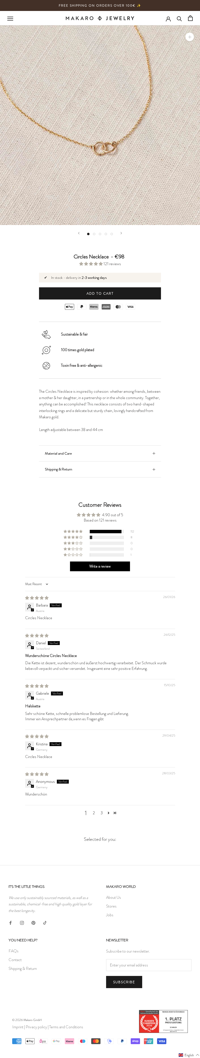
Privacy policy (36, 1027)
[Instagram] (22, 922)
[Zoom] (189, 37)
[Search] (179, 18)
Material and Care (58, 453)
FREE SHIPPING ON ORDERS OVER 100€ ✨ (100, 5)
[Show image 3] (100, 234)
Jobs (109, 915)
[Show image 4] (106, 234)
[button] (91, 264)
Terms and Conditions (66, 1027)
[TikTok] (45, 922)
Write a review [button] (100, 566)
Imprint (17, 1027)
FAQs (14, 951)
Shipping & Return (58, 469)
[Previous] (79, 233)
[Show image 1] (88, 234)
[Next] (121, 233)
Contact (15, 960)
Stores (111, 906)
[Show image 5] (111, 234)
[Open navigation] (10, 18)
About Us (113, 897)
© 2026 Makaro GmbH (27, 1020)
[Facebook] (10, 922)
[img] (37, 598)
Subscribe (124, 982)
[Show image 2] (94, 234)
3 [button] (101, 813)
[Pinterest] (33, 922)
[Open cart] (190, 18)
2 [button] (94, 813)
